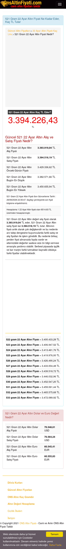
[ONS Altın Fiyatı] (21, 4)
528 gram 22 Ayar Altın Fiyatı (22, 371)
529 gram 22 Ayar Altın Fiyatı (22, 376)
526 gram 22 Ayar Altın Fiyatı (22, 360)
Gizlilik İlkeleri (15, 511)
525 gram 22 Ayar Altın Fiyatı (22, 355)
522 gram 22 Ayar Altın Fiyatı (22, 339)
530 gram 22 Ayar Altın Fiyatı (22, 381)
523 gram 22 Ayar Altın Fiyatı (22, 344)
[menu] (59, 4)
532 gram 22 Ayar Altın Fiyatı (22, 392)
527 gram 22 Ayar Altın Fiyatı (22, 365)
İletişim (11, 518)
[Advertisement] (33, 70)
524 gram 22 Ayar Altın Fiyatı (22, 350)
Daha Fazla (55, 545)
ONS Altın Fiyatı (27, 523)
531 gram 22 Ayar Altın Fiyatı (22, 387)
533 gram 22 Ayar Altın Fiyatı (22, 397)
